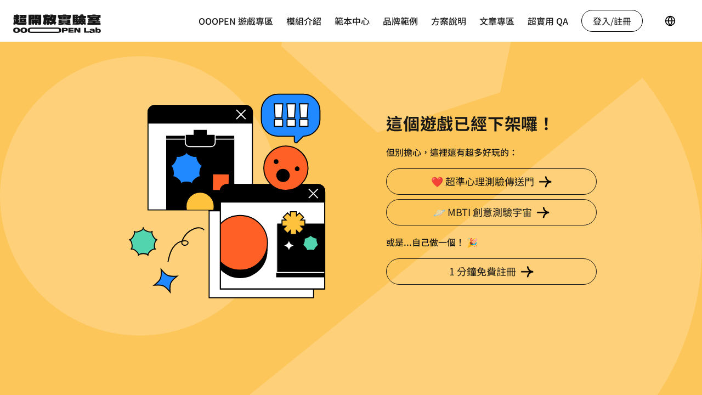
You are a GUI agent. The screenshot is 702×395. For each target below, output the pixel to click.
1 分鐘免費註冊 (482, 271)
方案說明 (448, 20)
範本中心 (352, 20)
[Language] (670, 21)
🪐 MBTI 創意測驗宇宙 (482, 212)
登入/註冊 (612, 20)
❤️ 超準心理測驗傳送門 (482, 181)
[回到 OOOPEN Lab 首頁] (57, 20)
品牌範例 (400, 20)
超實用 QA (548, 20)
